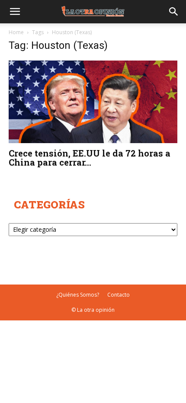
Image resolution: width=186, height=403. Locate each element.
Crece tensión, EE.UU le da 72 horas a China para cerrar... (89, 157)
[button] (15, 11)
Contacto (118, 294)
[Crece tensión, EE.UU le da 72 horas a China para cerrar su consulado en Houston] (93, 102)
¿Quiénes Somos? (77, 294)
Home (16, 32)
